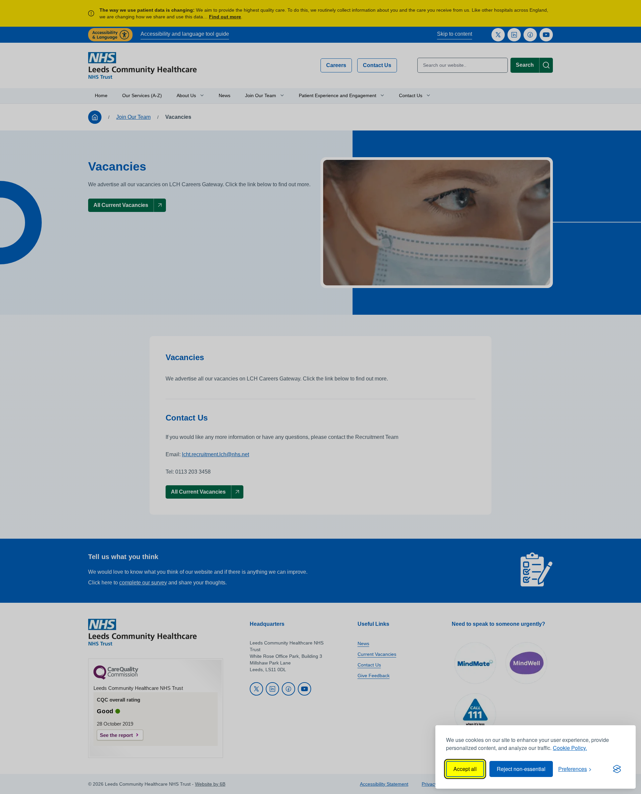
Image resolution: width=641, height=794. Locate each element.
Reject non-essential (521, 769)
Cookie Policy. (570, 748)
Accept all (465, 769)
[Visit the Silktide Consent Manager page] (617, 769)
